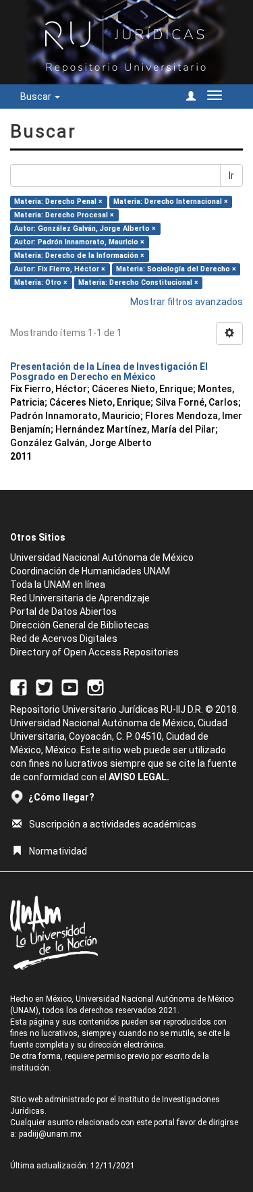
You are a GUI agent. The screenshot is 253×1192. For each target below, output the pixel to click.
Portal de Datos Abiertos (63, 611)
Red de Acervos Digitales (63, 638)
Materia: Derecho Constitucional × (138, 282)
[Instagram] (95, 687)
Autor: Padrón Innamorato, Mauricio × (79, 242)
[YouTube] (69, 687)
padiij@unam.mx (50, 1134)
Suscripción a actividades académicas (112, 824)
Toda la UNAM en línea (57, 584)
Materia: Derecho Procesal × (64, 215)
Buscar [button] (36, 96)
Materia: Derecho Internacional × (170, 201)
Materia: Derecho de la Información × (79, 255)
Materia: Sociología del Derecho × (176, 269)
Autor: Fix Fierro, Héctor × (59, 269)
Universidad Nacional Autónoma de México (102, 557)
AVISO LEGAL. (139, 776)
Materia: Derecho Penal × (58, 201)
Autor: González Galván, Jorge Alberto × (85, 228)
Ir (231, 175)
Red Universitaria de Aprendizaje (80, 598)
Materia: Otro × (40, 282)
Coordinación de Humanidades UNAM (90, 571)
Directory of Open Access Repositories (94, 652)
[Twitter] (44, 687)
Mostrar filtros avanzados (186, 301)
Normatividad (58, 851)
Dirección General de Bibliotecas (79, 625)
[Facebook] (18, 687)
